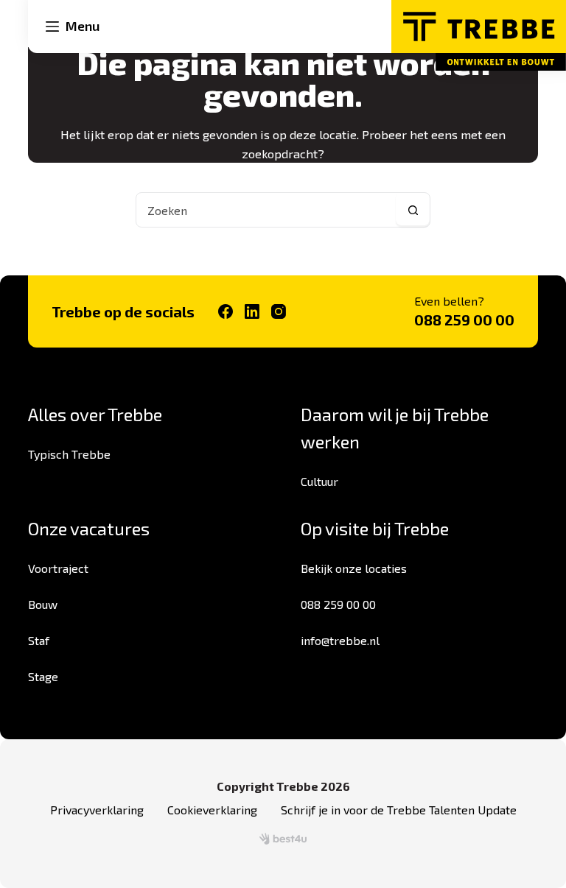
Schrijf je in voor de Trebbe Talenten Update (399, 810)
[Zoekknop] (413, 210)
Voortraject (58, 568)
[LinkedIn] (252, 311)
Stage (43, 676)
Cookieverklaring (212, 810)
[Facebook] (225, 311)
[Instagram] (278, 311)
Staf (38, 640)
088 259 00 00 (464, 319)
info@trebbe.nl (340, 640)
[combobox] (266, 210)
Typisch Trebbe (69, 454)
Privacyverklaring (97, 810)
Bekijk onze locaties (354, 568)
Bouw (42, 604)
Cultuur (319, 481)
